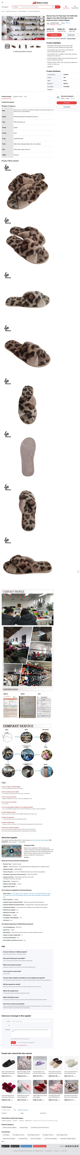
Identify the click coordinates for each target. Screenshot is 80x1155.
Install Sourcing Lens (40, 1146)
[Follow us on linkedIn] (77, 1146)
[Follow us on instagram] (71, 1146)
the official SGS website (38, 840)
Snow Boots (32, 893)
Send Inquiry (54, 35)
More (3, 1141)
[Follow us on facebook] (66, 1146)
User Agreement (48, 1150)
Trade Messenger (26, 1146)
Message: (8, 1029)
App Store (5, 1146)
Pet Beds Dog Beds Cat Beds (42, 893)
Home (3, 11)
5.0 (63, 98)
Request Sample (71, 38)
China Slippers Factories (18, 1135)
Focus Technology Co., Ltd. (29, 1150)
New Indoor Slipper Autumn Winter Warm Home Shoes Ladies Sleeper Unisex (24, 1073)
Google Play (15, 1146)
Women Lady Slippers (36, 1138)
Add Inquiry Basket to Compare (23, 51)
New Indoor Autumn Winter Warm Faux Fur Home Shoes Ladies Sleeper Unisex (71, 1097)
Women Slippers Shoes (61, 1135)
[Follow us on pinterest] (75, 1146)
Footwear (4, 1113)
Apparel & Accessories (11, 11)
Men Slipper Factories (48, 1135)
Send (13, 1042)
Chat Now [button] (72, 35)
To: (9, 1025)
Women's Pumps (24, 1127)
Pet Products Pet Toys (9, 895)
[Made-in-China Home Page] (40, 2)
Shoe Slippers (6, 1135)
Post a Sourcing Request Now (19, 1045)
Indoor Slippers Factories (34, 1135)
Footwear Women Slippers (50, 1138)
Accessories (43, 1113)
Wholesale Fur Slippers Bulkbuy (67, 1138)
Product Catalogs (23, 1110)
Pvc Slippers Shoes (23, 1138)
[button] (2, 2)
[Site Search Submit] (57, 7)
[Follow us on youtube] (73, 1146)
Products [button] (16, 7)
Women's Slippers (23, 11)
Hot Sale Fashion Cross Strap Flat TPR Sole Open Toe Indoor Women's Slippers (40, 1073)
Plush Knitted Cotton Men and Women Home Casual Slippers (55, 1073)
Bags (22, 1113)
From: (8, 1021)
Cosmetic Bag (30, 895)
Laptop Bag (37, 895)
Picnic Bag (18, 895)
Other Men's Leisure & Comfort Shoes (40, 1127)
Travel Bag (43, 895)
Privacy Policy (64, 1150)
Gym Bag (23, 895)
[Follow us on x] (68, 1146)
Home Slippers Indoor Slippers (20, 893)
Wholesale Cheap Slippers (9, 1138)
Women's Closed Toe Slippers (10, 1127)
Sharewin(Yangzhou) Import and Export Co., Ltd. (55, 23)
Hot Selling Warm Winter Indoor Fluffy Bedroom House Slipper (54, 1097)
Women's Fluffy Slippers (34, 11)
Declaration (56, 1150)
